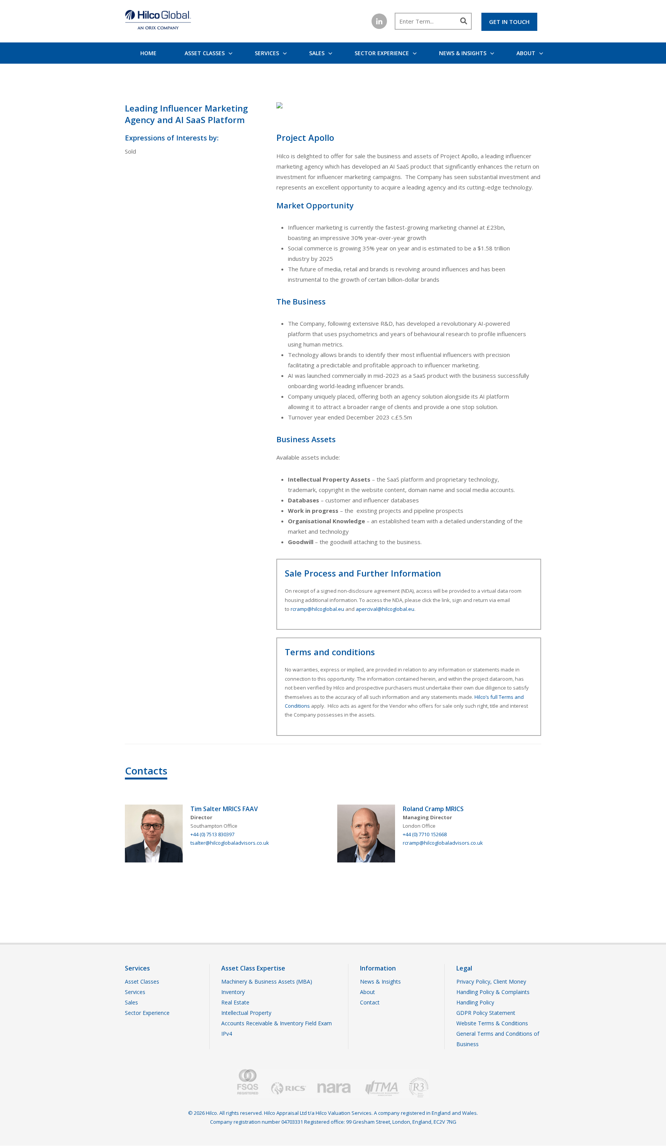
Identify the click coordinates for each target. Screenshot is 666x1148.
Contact (370, 1002)
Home (148, 53)
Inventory (233, 992)
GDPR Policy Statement (485, 1012)
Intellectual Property (246, 1012)
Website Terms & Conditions (492, 1023)
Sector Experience (382, 53)
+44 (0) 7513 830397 (212, 834)
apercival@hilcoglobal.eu (385, 608)
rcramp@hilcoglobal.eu (317, 608)
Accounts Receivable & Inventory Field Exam (276, 1023)
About (525, 53)
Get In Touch (509, 21)
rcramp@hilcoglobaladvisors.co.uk (443, 842)
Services (267, 53)
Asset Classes (205, 53)
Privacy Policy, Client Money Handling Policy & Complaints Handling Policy (493, 992)
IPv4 (226, 1033)
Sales (317, 53)
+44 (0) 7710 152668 (425, 834)
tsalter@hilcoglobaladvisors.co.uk (229, 842)
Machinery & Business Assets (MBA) (266, 981)
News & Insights (462, 53)
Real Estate (235, 1002)
